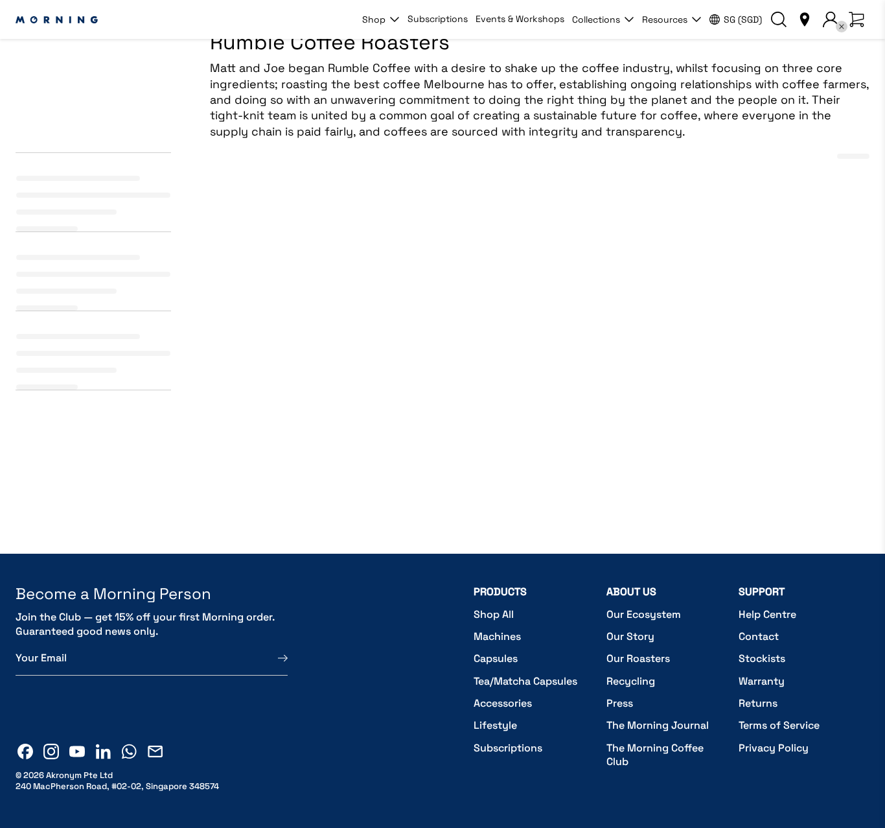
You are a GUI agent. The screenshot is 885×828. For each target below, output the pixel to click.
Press (619, 703)
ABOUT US (631, 591)
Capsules (496, 658)
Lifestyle (495, 725)
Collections (596, 19)
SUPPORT (762, 591)
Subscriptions (438, 19)
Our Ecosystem (643, 614)
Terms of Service (779, 725)
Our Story (630, 636)
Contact (759, 636)
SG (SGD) (743, 19)
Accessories (503, 703)
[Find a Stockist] (804, 19)
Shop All (494, 614)
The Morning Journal (657, 725)
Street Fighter (465, 421)
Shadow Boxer (241, 421)
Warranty (762, 681)
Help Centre (767, 614)
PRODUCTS (500, 591)
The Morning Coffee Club (655, 755)
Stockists (762, 658)
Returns (758, 703)
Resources (664, 19)
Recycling (630, 681)
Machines (497, 636)
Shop (373, 19)
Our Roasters (638, 658)
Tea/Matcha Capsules (525, 681)
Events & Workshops (520, 19)
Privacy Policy (774, 748)
